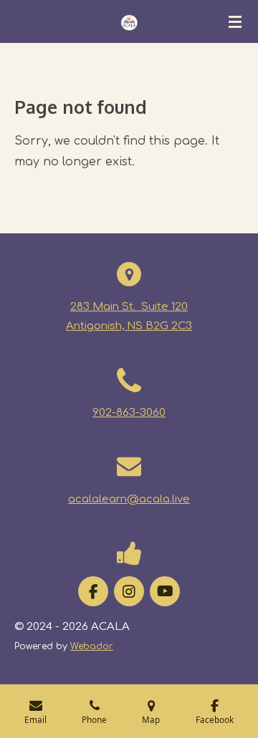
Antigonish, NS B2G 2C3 (129, 326)
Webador (91, 646)
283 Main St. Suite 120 (129, 307)
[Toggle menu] (235, 21)
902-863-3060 (129, 413)
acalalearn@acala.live (129, 499)
